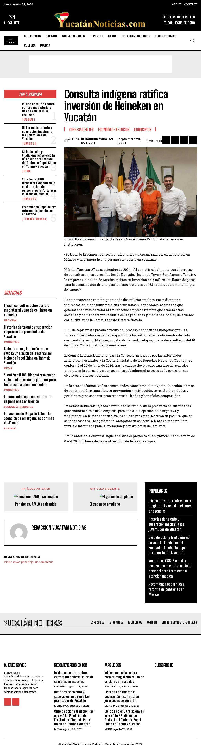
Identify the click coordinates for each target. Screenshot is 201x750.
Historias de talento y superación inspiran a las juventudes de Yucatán (37, 133)
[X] (175, 140)
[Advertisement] (100, 64)
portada (10, 428)
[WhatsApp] (193, 140)
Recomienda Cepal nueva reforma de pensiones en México (39, 210)
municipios (29, 143)
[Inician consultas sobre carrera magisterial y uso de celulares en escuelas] (12, 109)
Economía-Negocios (34, 219)
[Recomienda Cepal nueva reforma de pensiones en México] (12, 212)
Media (26, 171)
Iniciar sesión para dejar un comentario (28, 562)
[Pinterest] (184, 140)
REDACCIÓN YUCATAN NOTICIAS (97, 140)
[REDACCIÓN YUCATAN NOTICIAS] (66, 141)
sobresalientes (81, 129)
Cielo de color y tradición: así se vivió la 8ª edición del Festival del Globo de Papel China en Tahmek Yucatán (39, 159)
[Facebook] (166, 140)
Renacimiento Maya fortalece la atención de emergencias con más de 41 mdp (29, 418)
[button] (192, 40)
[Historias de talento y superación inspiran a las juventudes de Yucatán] (12, 133)
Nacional (28, 119)
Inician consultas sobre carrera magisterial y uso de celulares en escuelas (38, 109)
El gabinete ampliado (105, 504)
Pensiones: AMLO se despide (35, 504)
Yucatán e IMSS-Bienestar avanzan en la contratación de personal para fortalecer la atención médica (39, 186)
